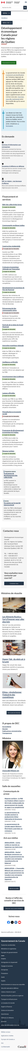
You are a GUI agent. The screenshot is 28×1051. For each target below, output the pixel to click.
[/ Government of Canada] (10, 2)
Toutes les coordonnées (8, 945)
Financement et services (8, 62)
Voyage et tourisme (7, 966)
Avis (2, 1043)
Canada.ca (4, 18)
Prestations (4, 973)
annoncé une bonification (15, 75)
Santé (3, 977)
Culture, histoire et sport (8, 992)
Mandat (5, 729)
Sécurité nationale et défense (9, 988)
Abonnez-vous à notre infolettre (14, 908)
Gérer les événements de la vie (10, 1025)
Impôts (3, 981)
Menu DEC (6, 23)
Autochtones (5, 1014)
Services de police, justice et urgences (12, 995)
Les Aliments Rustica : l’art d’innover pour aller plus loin (13, 619)
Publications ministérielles (11, 731)
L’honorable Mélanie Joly (10, 771)
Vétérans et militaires (7, 1018)
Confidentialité (5, 1047)
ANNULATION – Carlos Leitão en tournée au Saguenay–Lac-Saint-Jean (13, 845)
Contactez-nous (14, 583)
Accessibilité (6, 727)
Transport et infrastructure (9, 999)
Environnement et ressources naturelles (13, 984)
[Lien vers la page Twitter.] (12, 922)
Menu (7, 13)
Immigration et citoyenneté (9, 962)
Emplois (3, 959)
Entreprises (4, 970)
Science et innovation (7, 1010)
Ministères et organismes (8, 949)
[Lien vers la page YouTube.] (19, 922)
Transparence (7, 733)
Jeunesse (3, 1021)
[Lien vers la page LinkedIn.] (15, 922)
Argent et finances (6, 1007)
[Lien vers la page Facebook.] (8, 922)
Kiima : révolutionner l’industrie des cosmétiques (12, 694)
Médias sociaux (5, 1032)
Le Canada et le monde (8, 1003)
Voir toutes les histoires (14, 712)
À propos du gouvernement (9, 952)
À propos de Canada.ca (8, 1039)
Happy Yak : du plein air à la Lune (13, 660)
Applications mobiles (7, 1036)
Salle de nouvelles (14, 888)
